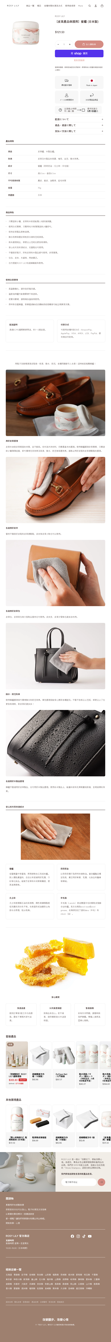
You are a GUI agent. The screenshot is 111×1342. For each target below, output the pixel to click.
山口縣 (89, 1284)
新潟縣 (26, 1279)
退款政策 (9, 1302)
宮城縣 (32, 1274)
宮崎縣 (71, 1288)
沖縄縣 (89, 1288)
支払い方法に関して (65, 131)
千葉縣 (95, 1274)
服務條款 (26, 1302)
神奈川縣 (18, 1279)
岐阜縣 (73, 1279)
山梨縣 (58, 1279)
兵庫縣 (32, 1284)
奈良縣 (40, 1284)
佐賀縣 (40, 1288)
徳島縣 (97, 1284)
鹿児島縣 (80, 1288)
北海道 (9, 1274)
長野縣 (65, 1279)
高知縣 (24, 1288)
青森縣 (17, 1274)
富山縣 (34, 1279)
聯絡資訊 (60, 1302)
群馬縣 (79, 1274)
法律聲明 (43, 1302)
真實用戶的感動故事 (15, 1204)
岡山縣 (73, 1284)
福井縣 (50, 1279)
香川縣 (9, 1288)
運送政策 (35, 1302)
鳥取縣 (58, 1284)
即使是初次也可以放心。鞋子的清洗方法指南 (26, 1209)
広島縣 (81, 1284)
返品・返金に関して (65, 125)
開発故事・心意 (13, 1223)
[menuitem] (30, 6)
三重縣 (97, 1279)
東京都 (9, 1279)
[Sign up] (101, 1182)
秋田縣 (40, 1274)
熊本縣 (56, 1288)
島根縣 (65, 1284)
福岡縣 (32, 1288)
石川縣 (42, 1279)
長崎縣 (48, 1288)
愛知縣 (89, 1279)
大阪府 (24, 1284)
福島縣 (56, 1274)
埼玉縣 (87, 1274)
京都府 (17, 1284)
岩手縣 (24, 1274)
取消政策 (52, 1302)
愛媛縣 (17, 1288)
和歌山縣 (49, 1284)
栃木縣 (71, 1274)
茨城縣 (63, 1274)
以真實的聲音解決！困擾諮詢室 (20, 1213)
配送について (62, 119)
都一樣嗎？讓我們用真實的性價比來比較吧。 (26, 1218)
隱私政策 (17, 1302)
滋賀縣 (9, 1284)
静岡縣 (81, 1279)
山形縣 (48, 1274)
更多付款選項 (79, 60)
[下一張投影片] (102, 1065)
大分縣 (63, 1288)
